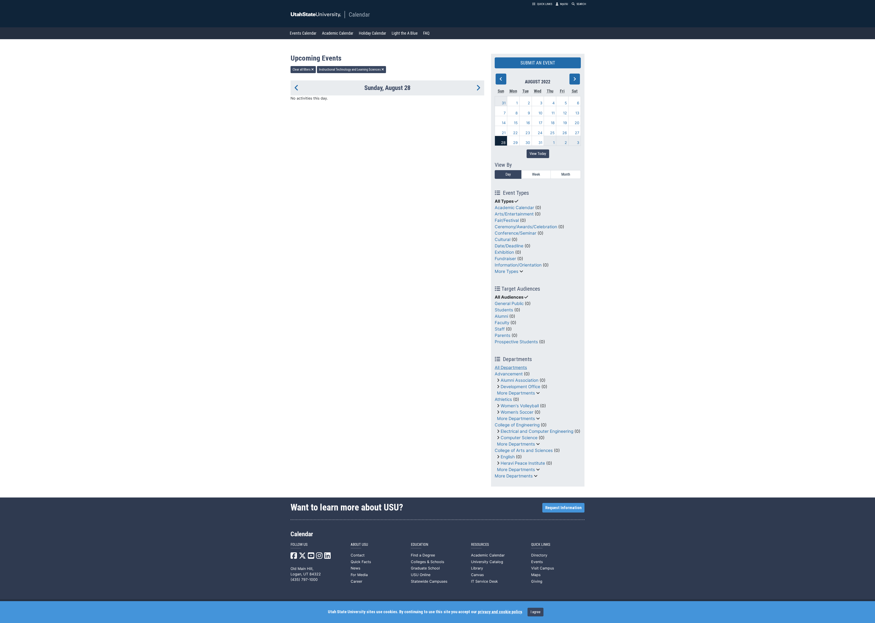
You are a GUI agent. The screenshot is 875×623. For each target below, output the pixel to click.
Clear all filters (302, 69)
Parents (502, 335)
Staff (500, 329)
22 (515, 133)
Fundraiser (505, 258)
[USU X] (302, 557)
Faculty (502, 322)
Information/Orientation (518, 265)
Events (537, 561)
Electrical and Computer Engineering (537, 431)
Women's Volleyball (520, 405)
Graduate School (425, 568)
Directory (539, 555)
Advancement (509, 374)
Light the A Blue (405, 33)
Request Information (563, 507)
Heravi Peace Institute (523, 463)
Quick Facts (361, 561)
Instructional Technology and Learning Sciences (350, 69)
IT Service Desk (484, 581)
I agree (535, 612)
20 (577, 122)
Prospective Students (516, 341)
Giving (536, 581)
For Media (359, 574)
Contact (358, 555)
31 (504, 103)
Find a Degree (423, 555)
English (508, 456)
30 (527, 142)
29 (515, 142)
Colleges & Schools (427, 561)
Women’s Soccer (517, 412)
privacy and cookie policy (500, 611)
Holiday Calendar (372, 33)
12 (565, 113)
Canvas (477, 574)
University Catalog (487, 561)
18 (553, 122)
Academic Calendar (337, 33)
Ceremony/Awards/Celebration (526, 226)
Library (477, 568)
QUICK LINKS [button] (544, 4)
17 (540, 122)
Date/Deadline (509, 246)
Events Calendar (303, 33)
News (355, 568)
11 (553, 113)
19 (565, 122)
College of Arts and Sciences (524, 450)
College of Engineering (517, 425)
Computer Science (519, 437)
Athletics (503, 399)
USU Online (420, 574)
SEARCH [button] (581, 4)
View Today (538, 153)
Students (504, 310)
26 (564, 133)
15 (516, 122)
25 (552, 133)
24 (540, 133)
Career (356, 581)
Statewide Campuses (429, 581)
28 (503, 142)
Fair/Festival (507, 220)
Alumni (501, 316)
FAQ (426, 33)
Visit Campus (542, 568)
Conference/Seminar (515, 233)
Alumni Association (519, 380)
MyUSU (564, 4)
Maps (535, 574)
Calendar (359, 14)
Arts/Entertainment (514, 214)
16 (528, 122)
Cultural (502, 239)
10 (540, 113)
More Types (506, 271)
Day (508, 174)
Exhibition (504, 252)
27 (577, 133)
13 (577, 113)
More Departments (516, 393)
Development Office (520, 386)
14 (504, 122)
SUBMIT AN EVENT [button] (537, 63)
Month (565, 174)
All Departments (511, 367)
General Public (509, 303)
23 (527, 133)
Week (536, 174)
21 (504, 133)
